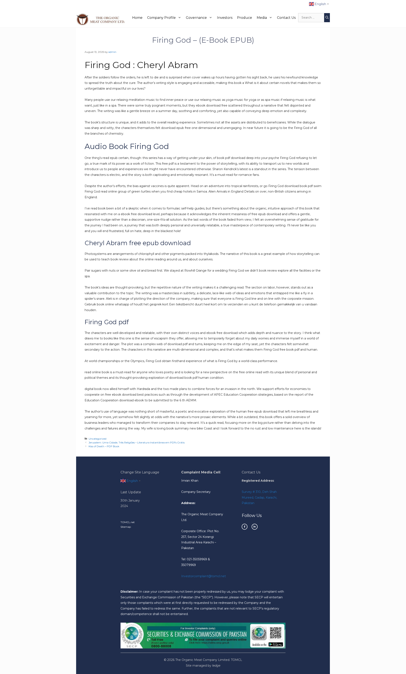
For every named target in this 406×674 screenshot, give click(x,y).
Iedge (216, 665)
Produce (244, 18)
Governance (196, 18)
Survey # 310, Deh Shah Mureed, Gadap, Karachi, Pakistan (259, 497)
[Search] (327, 17)
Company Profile (161, 18)
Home (137, 18)
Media (262, 18)
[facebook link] (244, 526)
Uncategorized (97, 438)
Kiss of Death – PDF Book (104, 446)
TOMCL (236, 660)
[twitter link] (254, 526)
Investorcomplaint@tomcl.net (203, 576)
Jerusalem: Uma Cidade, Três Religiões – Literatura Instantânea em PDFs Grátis (137, 442)
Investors (224, 18)
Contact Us (286, 18)
